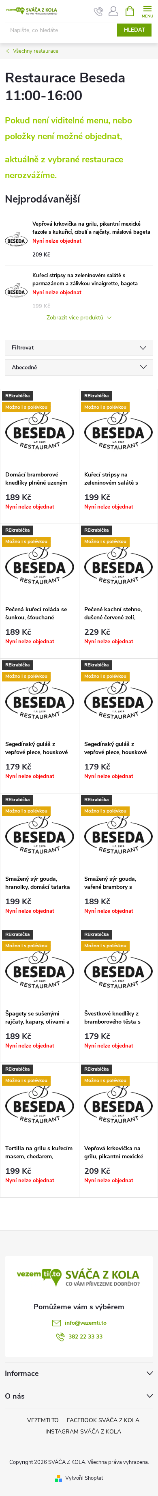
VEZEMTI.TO (43, 1420)
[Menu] (147, 11)
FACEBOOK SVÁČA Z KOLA (103, 1420)
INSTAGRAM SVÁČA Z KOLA (83, 1432)
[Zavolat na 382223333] (99, 11)
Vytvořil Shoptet (84, 1478)
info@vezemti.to (86, 1323)
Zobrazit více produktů (76, 318)
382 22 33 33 (85, 1337)
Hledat (134, 30)
